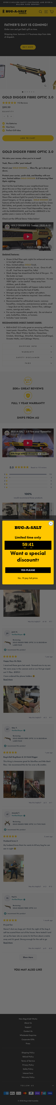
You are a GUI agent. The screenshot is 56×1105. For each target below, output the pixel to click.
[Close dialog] (51, 523)
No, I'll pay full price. (28, 578)
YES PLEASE (28, 570)
